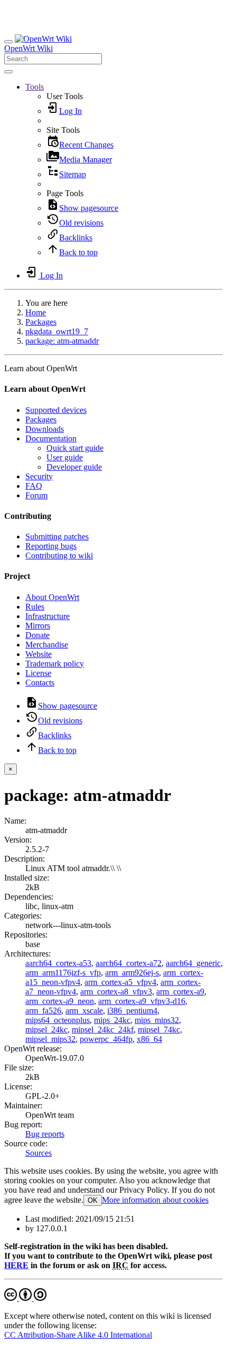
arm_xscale (84, 1010)
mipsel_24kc (46, 1029)
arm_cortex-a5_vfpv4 (120, 982)
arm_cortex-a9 (180, 991)
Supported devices (56, 409)
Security (39, 476)
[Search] (8, 71)
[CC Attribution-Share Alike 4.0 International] (25, 1297)
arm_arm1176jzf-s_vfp (63, 972)
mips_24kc (112, 1020)
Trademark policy (54, 663)
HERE (16, 1265)
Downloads (44, 428)
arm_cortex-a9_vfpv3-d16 (141, 1001)
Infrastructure (47, 616)
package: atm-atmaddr (62, 340)
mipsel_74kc (159, 1029)
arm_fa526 (43, 1010)
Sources (38, 1152)
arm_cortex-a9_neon (59, 1001)
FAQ (33, 485)
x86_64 (149, 1039)
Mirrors (37, 625)
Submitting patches (57, 536)
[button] (34, 86)
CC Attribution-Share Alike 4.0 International (78, 1334)
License (38, 673)
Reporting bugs (51, 546)
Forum (36, 495)
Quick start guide (74, 447)
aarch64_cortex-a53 (58, 963)
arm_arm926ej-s (132, 972)
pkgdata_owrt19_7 (56, 331)
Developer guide (74, 466)
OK (93, 1200)
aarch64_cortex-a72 (129, 963)
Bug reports (44, 1133)
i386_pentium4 (132, 1010)
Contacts (39, 682)
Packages (40, 321)
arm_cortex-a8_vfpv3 (116, 991)
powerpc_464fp (106, 1039)
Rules (34, 606)
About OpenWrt (52, 597)
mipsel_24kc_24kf (103, 1029)
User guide (64, 457)
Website (38, 654)
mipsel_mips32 (50, 1039)
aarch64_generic (193, 963)
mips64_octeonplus (57, 1020)
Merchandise (46, 644)
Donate (37, 635)
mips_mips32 (157, 1020)
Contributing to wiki (59, 555)
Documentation (51, 438)
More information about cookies (155, 1199)
